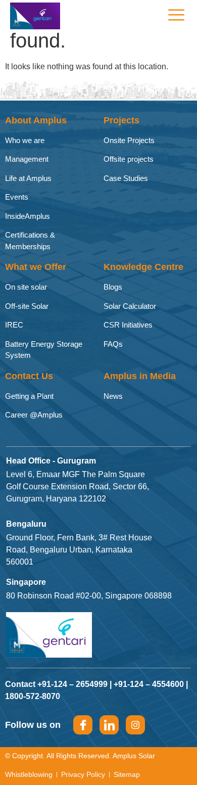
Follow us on (33, 725)
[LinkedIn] (109, 724)
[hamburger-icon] (175, 16)
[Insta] (135, 724)
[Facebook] (82, 724)
